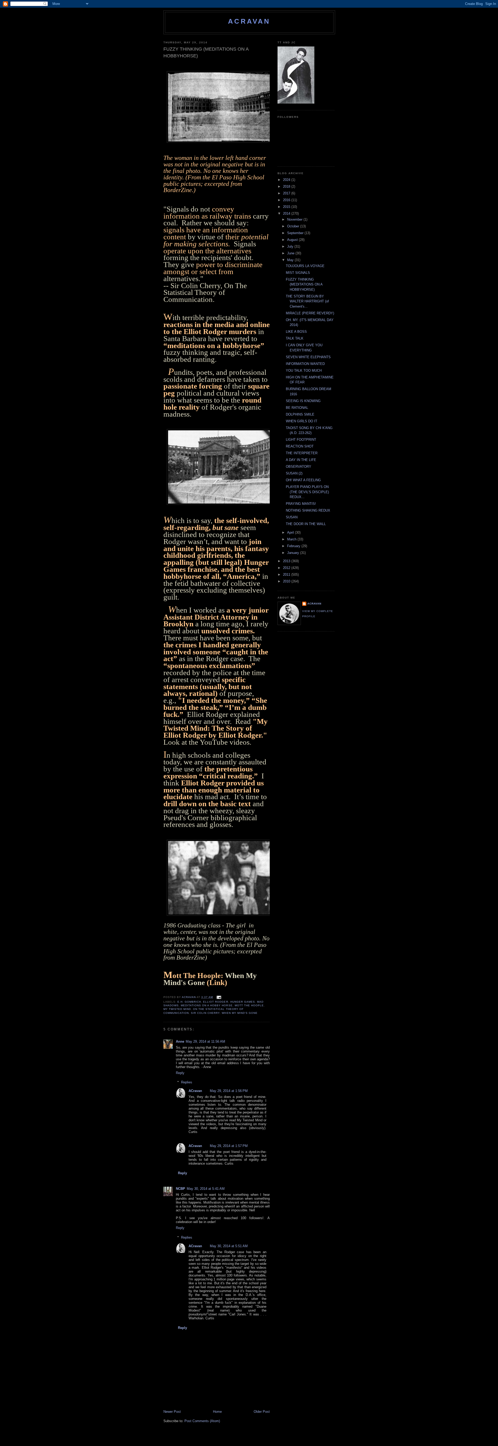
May (291, 260)
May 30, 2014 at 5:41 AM (206, 1189)
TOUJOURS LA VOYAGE (305, 266)
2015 (287, 207)
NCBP (180, 1189)
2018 (287, 186)
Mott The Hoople (249, 1005)
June (291, 253)
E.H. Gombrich (189, 1001)
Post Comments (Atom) (202, 1421)
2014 (287, 213)
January (293, 553)
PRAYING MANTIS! (301, 504)
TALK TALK (294, 338)
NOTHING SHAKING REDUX (308, 510)
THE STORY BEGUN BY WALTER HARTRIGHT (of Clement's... (307, 301)
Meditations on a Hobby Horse (206, 1005)
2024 (287, 180)
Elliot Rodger (215, 1001)
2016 (287, 200)
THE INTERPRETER (301, 453)
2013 (287, 561)
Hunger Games (242, 1001)
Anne (180, 1041)
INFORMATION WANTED (305, 364)
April (291, 532)
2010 (287, 581)
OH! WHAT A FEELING (303, 480)
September (296, 233)
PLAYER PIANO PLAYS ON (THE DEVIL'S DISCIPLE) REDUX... (307, 492)
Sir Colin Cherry (205, 1012)
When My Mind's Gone (239, 1012)
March (292, 539)
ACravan (249, 21)
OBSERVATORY (298, 467)
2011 (287, 574)
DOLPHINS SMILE (300, 414)
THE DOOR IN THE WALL (306, 524)
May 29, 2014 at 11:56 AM (205, 1041)
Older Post (262, 1412)
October (293, 226)
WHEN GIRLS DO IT (301, 421)
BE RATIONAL (297, 408)
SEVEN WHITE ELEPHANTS (308, 357)
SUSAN (292, 517)
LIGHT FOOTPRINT (301, 440)
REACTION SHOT (300, 446)
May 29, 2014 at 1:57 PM (229, 1146)
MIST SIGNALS (298, 273)
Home (217, 1412)
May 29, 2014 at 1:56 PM (229, 1091)
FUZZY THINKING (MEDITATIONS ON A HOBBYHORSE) (304, 284)
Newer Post (172, 1412)
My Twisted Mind (177, 1009)
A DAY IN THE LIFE (301, 460)
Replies (186, 1082)
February (294, 546)
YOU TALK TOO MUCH (304, 370)
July (290, 246)
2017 (287, 193)
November (295, 219)
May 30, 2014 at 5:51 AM (229, 1246)
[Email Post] (218, 997)
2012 (287, 568)
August (293, 240)
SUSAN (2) (294, 473)
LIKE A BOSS (296, 332)
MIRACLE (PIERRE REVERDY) (310, 313)
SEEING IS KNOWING (303, 401)
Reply (180, 1073)
